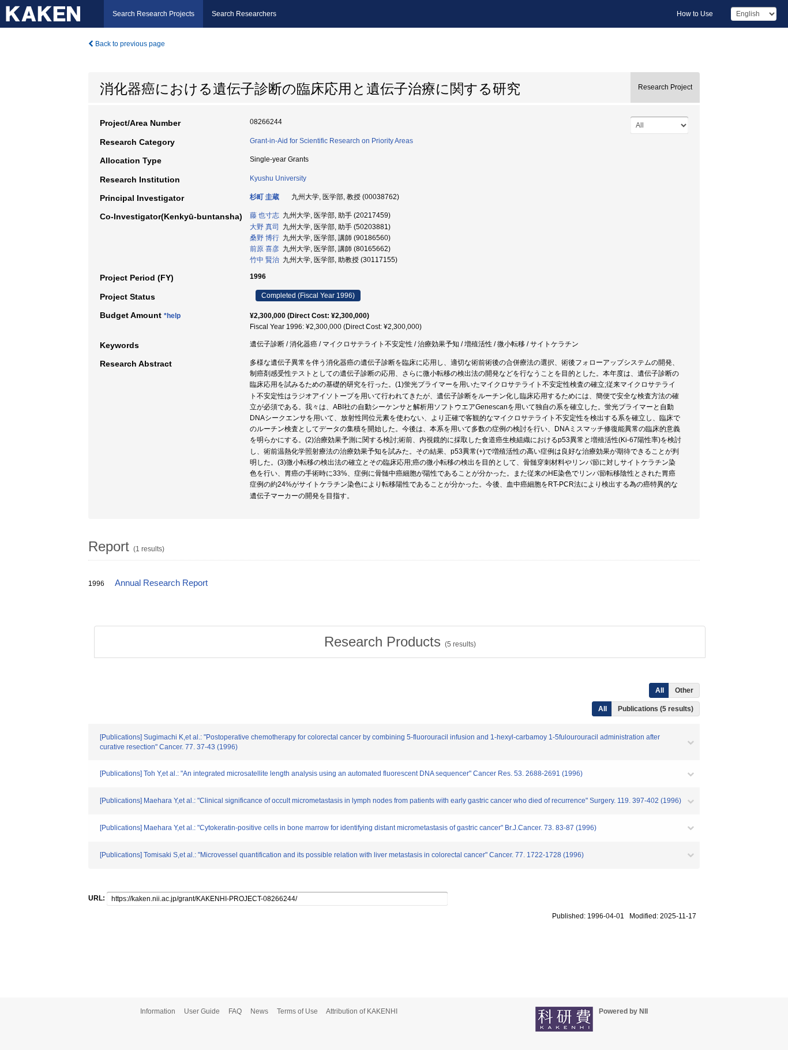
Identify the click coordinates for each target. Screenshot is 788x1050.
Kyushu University (278, 178)
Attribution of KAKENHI (361, 1011)
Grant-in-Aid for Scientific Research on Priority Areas (331, 141)
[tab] (400, 642)
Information (157, 1011)
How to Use (695, 14)
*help (172, 316)
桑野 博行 (264, 238)
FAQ (235, 1011)
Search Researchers (244, 14)
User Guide (202, 1011)
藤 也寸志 (264, 215)
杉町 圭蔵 (264, 197)
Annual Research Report (161, 583)
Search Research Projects (153, 14)
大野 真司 (264, 227)
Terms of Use (297, 1011)
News (259, 1011)
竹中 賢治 (264, 260)
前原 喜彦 (264, 249)
